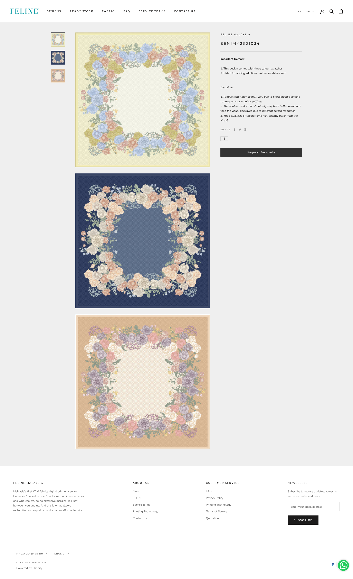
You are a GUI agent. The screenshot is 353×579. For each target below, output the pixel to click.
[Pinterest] (245, 129)
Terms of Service (216, 511)
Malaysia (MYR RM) (30, 553)
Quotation (212, 518)
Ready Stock (81, 11)
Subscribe (303, 520)
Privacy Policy (214, 498)
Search (137, 491)
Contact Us (184, 11)
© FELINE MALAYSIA (31, 562)
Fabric (108, 11)
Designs (54, 11)
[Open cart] (341, 11)
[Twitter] (240, 129)
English (304, 11)
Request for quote (261, 152)
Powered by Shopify (29, 568)
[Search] (332, 11)
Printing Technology (145, 511)
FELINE (137, 498)
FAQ (126, 11)
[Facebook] (234, 129)
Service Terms (152, 11)
